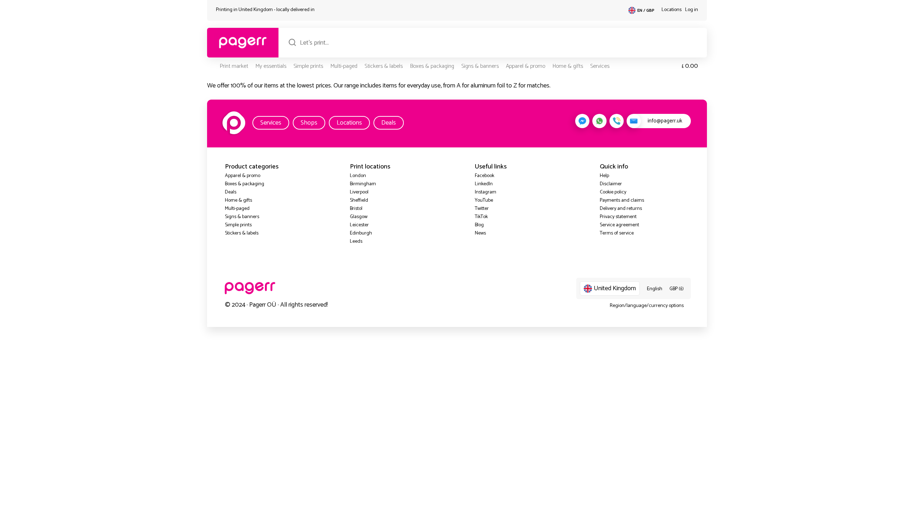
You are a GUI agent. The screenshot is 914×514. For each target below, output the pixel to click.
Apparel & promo (525, 66)
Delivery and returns (621, 209)
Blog (479, 225)
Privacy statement (618, 217)
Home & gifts (567, 66)
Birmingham (363, 184)
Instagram (485, 192)
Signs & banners (480, 66)
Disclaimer (611, 184)
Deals (388, 122)
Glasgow (358, 217)
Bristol (356, 209)
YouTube (484, 200)
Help (604, 176)
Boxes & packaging (432, 66)
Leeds (356, 241)
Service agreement (619, 225)
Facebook (484, 176)
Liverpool (359, 192)
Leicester (359, 225)
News (480, 233)
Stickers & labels (384, 66)
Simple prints (308, 66)
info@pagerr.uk (665, 120)
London (358, 176)
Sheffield (359, 200)
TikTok (481, 217)
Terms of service (617, 233)
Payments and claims (622, 200)
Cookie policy (613, 192)
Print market (234, 66)
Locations (672, 10)
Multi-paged (343, 66)
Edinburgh (361, 233)
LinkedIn (484, 184)
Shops (309, 122)
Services (599, 66)
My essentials (270, 66)
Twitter (482, 209)
